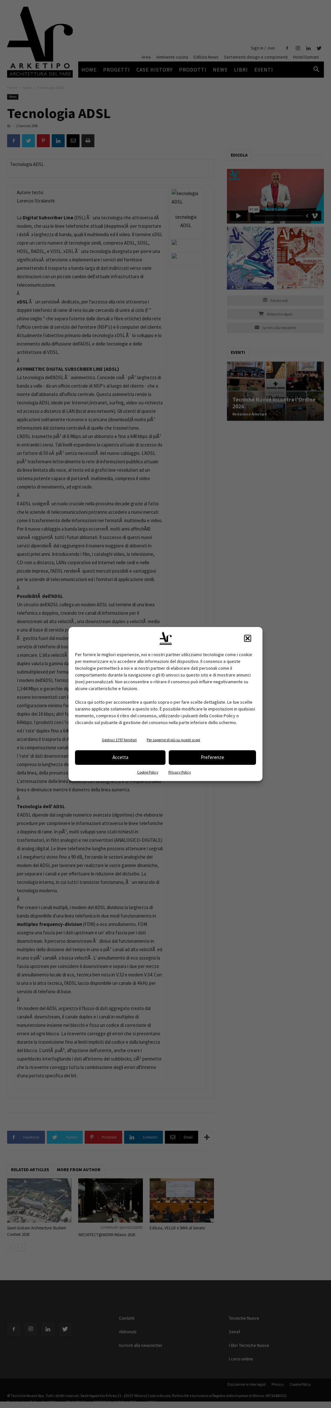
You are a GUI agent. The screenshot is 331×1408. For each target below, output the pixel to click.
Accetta (120, 757)
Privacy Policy (179, 772)
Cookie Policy (147, 772)
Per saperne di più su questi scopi (173, 739)
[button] (247, 638)
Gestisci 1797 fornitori (119, 739)
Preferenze (212, 757)
